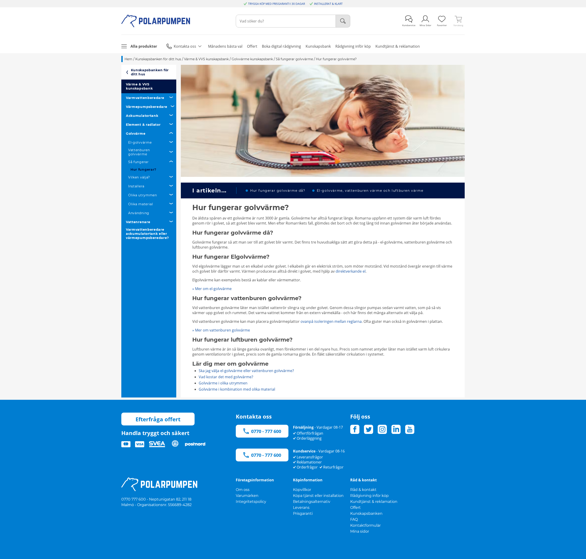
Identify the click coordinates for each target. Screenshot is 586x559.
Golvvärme (135, 134)
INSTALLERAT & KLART (328, 4)
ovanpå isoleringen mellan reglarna (331, 321)
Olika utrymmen (142, 195)
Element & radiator (143, 125)
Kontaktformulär (365, 525)
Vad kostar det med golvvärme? (226, 376)
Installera (136, 186)
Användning (138, 213)
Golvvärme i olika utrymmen (223, 383)
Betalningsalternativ (311, 501)
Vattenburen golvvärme (139, 152)
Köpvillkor (302, 490)
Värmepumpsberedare (146, 107)
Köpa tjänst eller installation (318, 495)
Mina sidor (359, 531)
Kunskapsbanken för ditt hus (150, 72)
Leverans (301, 507)
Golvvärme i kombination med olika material (237, 389)
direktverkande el (351, 271)
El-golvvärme (140, 142)
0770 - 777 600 (266, 431)
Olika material (140, 204)
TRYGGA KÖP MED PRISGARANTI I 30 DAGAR (276, 4)
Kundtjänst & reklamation (373, 501)
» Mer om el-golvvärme (212, 288)
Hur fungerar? (143, 169)
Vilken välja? (139, 177)
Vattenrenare (138, 222)
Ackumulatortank (142, 116)
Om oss (243, 490)
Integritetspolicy (251, 501)
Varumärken (247, 495)
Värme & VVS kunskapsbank (139, 86)
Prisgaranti (303, 513)
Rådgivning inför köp (369, 495)
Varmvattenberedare (145, 98)
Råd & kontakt (363, 490)
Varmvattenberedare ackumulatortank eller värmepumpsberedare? (147, 233)
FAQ (354, 519)
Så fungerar (138, 162)
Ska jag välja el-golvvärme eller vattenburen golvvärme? (246, 370)
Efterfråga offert (158, 419)
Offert (355, 507)
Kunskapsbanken (366, 513)
